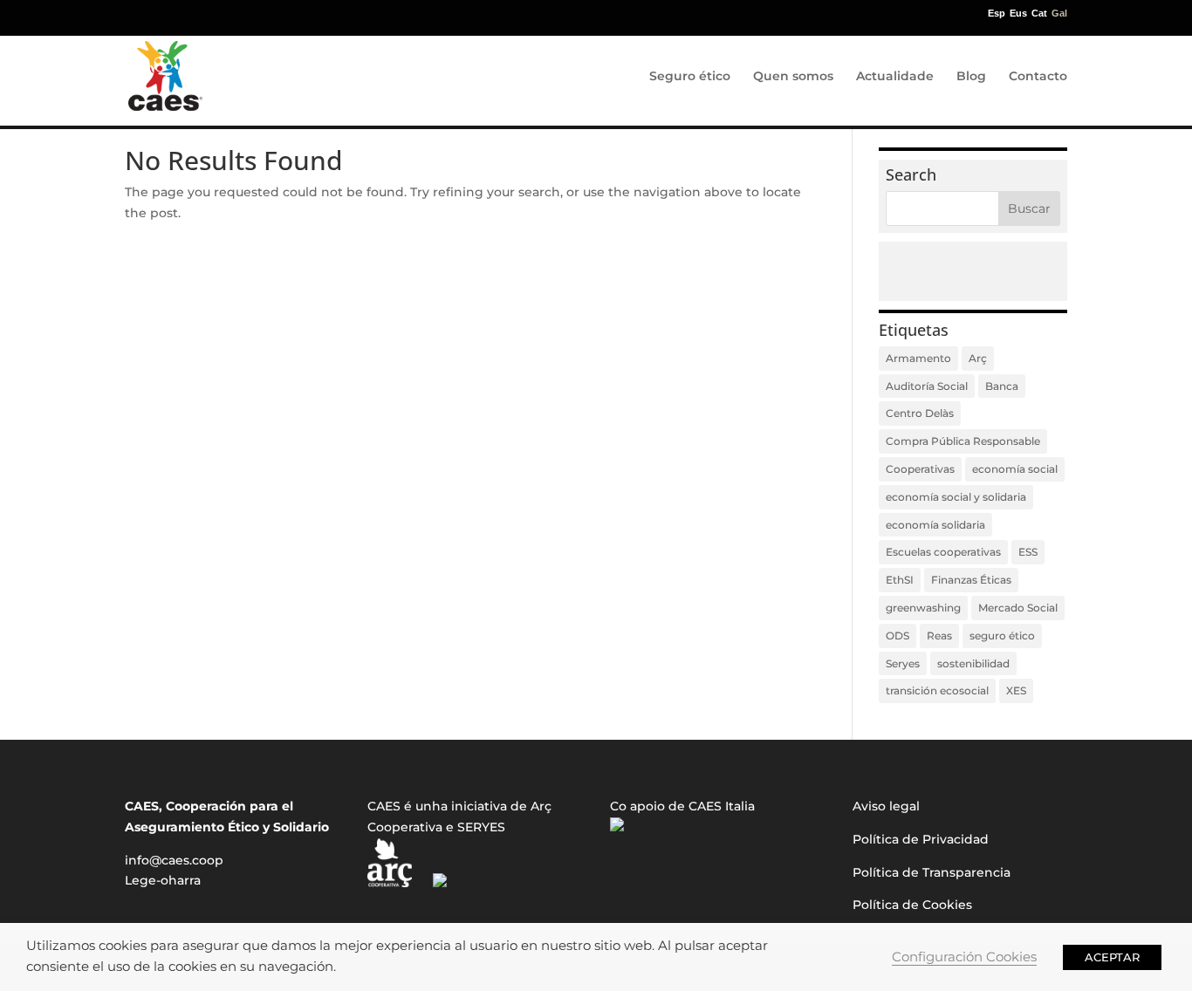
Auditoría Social (927, 386)
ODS (897, 635)
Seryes (903, 663)
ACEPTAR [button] (1112, 957)
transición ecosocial (937, 690)
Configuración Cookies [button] (964, 957)
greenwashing (923, 607)
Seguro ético (689, 77)
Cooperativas (920, 468)
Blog (971, 77)
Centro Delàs (920, 413)
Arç (978, 358)
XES (1016, 690)
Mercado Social (1018, 607)
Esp (996, 13)
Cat (1039, 13)
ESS (1028, 551)
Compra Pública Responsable (963, 441)
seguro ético (1002, 635)
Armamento (918, 358)
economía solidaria (935, 524)
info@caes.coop (174, 860)
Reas (939, 635)
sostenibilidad (973, 663)
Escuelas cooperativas (943, 551)
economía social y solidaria (956, 496)
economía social (1015, 468)
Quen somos (793, 77)
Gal (1059, 13)
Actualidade (895, 77)
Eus (1018, 13)
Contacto (1038, 77)
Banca (1001, 386)
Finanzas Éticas (971, 579)
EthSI (900, 579)
